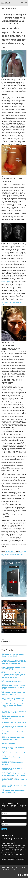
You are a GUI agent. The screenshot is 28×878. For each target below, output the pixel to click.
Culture (8, 551)
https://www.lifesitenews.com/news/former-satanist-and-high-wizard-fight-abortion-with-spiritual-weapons (13, 302)
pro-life (18, 554)
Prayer (11, 551)
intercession (12, 552)
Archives (3, 639)
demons (7, 552)
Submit (4, 829)
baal (25, 551)
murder (21, 552)
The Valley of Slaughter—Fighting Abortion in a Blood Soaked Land (13, 17)
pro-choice (14, 554)
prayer (2, 554)
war (22, 554)
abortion (21, 551)
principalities (8, 554)
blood (2, 552)
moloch (17, 552)
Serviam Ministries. (5, 281)
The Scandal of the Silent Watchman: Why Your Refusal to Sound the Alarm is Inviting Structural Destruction (12, 854)
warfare (3, 555)
